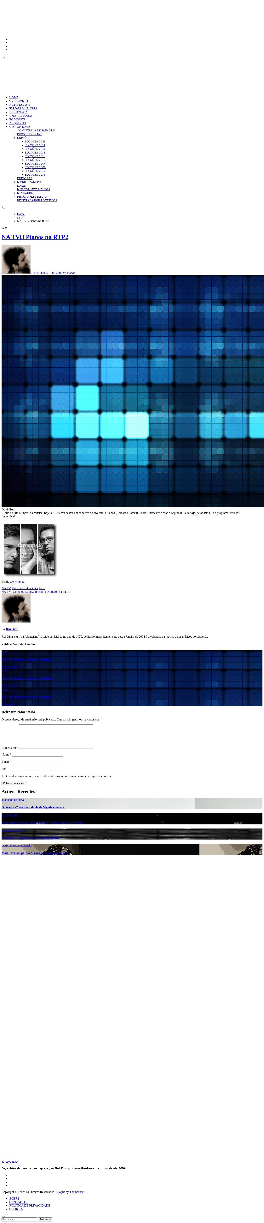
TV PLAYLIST (18, 101)
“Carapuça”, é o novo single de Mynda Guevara (33, 807)
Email (6, 761)
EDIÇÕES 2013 (35, 149)
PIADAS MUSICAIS (23, 108)
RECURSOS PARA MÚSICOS (37, 200)
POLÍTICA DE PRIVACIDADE (29, 1205)
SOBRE (14, 1198)
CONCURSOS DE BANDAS (36, 130)
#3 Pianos (69, 272)
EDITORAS (24, 178)
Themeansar (77, 1192)
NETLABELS (25, 193)
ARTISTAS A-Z (20, 105)
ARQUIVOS (17, 123)
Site (4, 768)
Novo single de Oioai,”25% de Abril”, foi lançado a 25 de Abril (42, 822)
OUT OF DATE (19, 127)
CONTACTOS (18, 1202)
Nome (6, 754)
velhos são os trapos (14, 830)
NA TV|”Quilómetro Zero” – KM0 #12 (27, 678)
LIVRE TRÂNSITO (30, 182)
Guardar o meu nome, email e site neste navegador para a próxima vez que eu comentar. (59, 776)
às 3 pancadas (10, 814)
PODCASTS (17, 119)
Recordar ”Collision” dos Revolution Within (31, 837)
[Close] (3, 1216)
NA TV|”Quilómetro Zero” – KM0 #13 (27, 659)
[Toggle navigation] (3, 57)
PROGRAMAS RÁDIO (32, 197)
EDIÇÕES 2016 (35, 171)
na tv (5, 227)
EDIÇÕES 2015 (35, 175)
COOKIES (16, 1209)
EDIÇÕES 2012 (35, 152)
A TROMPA (57, 15)
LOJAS (21, 186)
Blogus (60, 1192)
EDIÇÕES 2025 (35, 141)
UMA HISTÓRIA (20, 116)
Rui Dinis (42, 272)
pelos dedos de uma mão (17, 845)
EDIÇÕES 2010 (35, 160)
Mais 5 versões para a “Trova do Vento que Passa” (35, 853)
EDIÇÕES (23, 138)
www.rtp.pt (17, 581)
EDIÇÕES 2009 (35, 164)
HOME (13, 97)
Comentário (10, 747)
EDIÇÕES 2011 (35, 156)
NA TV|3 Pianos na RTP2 (35, 236)
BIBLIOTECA (18, 112)
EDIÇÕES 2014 (35, 145)
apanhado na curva (13, 799)
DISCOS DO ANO (29, 134)
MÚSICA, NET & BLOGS (33, 189)
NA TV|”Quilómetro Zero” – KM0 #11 (27, 696)
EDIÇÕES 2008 (35, 167)
